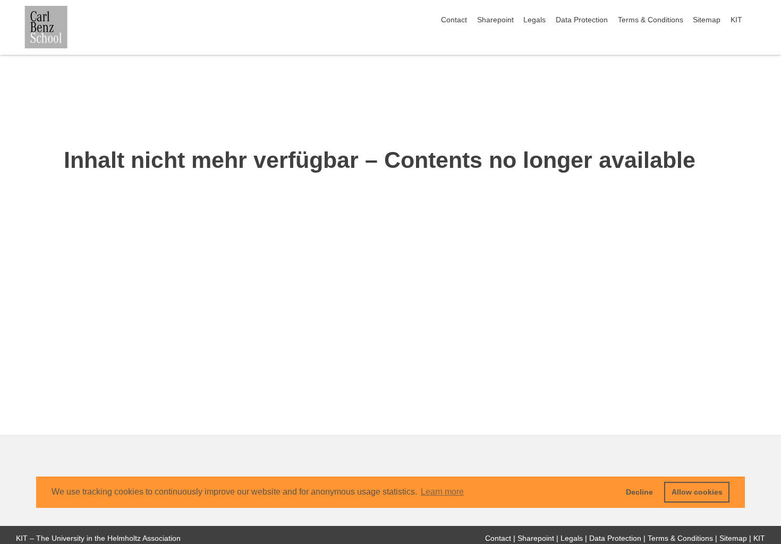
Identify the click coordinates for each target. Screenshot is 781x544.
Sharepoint (495, 20)
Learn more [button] (442, 491)
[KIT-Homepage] (46, 27)
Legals (534, 20)
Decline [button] (639, 492)
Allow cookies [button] (697, 492)
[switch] (762, 20)
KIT (736, 20)
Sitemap (706, 20)
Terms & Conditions (650, 20)
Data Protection (582, 20)
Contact (454, 20)
